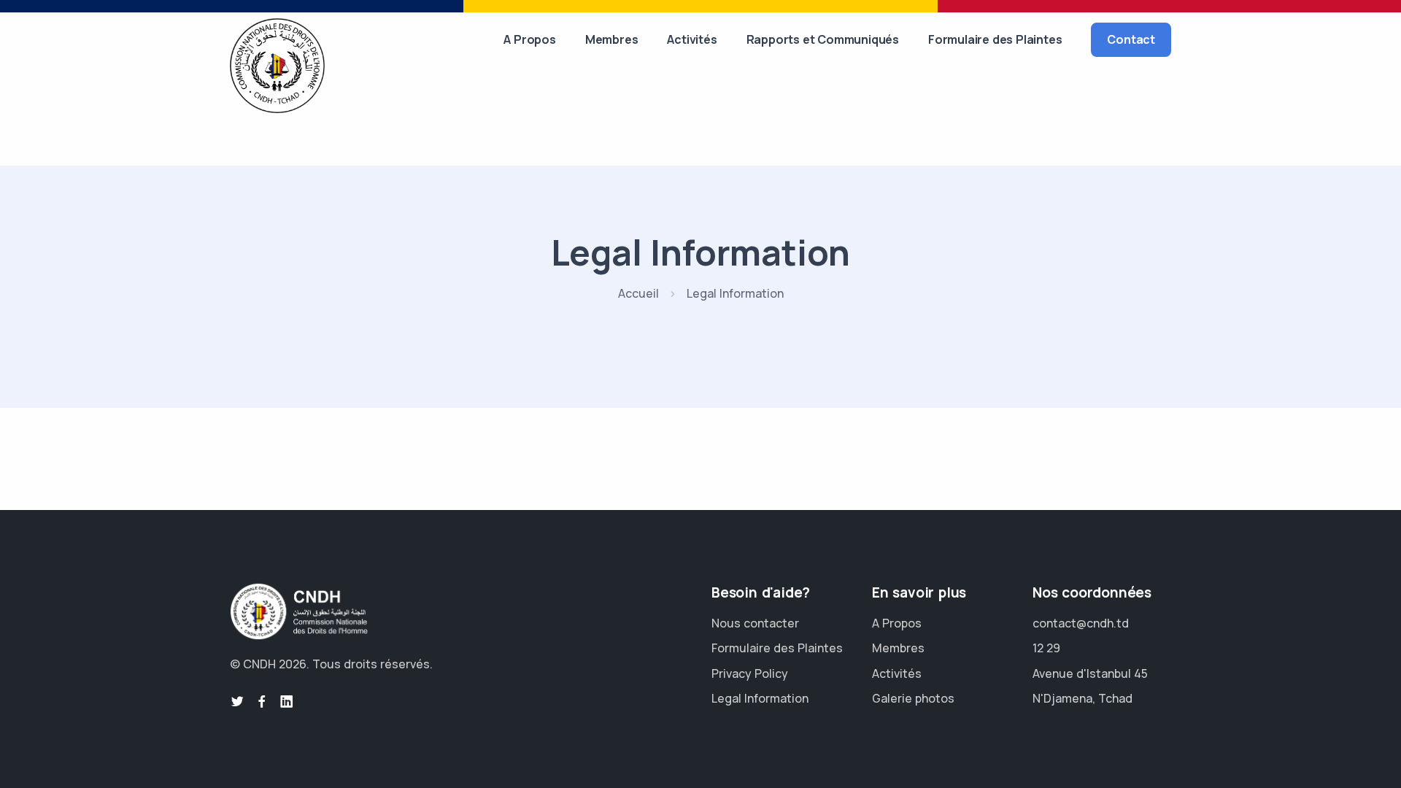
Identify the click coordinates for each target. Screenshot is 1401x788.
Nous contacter (755, 623)
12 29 (1046, 648)
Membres (611, 39)
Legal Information (759, 698)
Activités (692, 39)
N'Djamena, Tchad (1082, 698)
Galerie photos (913, 698)
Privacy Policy (749, 673)
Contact (1131, 39)
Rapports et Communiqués (822, 39)
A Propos (529, 39)
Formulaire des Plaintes (995, 39)
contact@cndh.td (1081, 623)
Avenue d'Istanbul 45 (1090, 673)
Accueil (638, 293)
